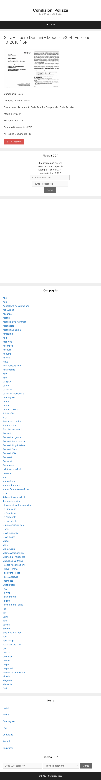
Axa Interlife (9, 369)
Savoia (6, 624)
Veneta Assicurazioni (14, 672)
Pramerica (8, 580)
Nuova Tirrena (10, 569)
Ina (4, 477)
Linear (6, 529)
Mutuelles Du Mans (13, 561)
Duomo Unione (10, 409)
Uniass (6, 652)
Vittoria (6, 676)
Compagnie (9, 397)
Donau (6, 401)
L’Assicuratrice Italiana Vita (17, 505)
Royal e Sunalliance (13, 604)
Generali (7, 433)
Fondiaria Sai (9, 425)
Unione (6, 660)
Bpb (5, 373)
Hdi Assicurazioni (12, 469)
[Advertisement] (50, 240)
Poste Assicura (10, 577)
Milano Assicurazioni (13, 553)
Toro (5, 636)
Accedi (6, 741)
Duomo (6, 405)
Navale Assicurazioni (14, 565)
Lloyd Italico (9, 537)
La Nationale (9, 517)
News (6, 714)
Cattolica (7, 389)
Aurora (6, 357)
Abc (5, 298)
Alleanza (7, 314)
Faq (5, 728)
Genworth (8, 461)
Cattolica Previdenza (13, 393)
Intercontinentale (11, 485)
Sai (4, 612)
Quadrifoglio (9, 585)
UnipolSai (8, 668)
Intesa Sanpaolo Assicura (16, 489)
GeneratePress (55, 776)
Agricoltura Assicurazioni (16, 306)
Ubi (4, 648)
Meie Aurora (9, 549)
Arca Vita (7, 341)
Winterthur (8, 684)
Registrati (8, 748)
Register (7, 600)
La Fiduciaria (9, 509)
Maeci (6, 541)
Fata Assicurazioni (12, 421)
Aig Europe (8, 310)
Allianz (6, 318)
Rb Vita (6, 592)
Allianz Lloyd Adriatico (14, 322)
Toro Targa (8, 640)
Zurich (6, 688)
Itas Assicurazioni (12, 501)
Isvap (5, 493)
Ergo (5, 417)
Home (6, 708)
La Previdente (10, 521)
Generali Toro (10, 449)
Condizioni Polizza (50, 10)
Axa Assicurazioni (12, 365)
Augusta (7, 353)
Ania (5, 338)
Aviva (5, 361)
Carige (6, 385)
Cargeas (7, 381)
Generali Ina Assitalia (14, 441)
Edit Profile (8, 413)
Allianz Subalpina (12, 330)
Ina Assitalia (9, 481)
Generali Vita (9, 453)
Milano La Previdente (14, 557)
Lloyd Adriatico (11, 533)
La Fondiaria (9, 513)
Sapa (5, 616)
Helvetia (7, 473)
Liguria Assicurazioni (13, 525)
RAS (5, 588)
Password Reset (11, 573)
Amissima (8, 333)
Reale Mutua (9, 596)
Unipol (6, 664)
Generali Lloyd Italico (14, 445)
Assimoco (8, 345)
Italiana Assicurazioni (14, 497)
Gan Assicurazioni (12, 429)
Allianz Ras (8, 325)
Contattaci (8, 734)
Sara (5, 620)
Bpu (5, 377)
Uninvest (7, 656)
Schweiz (7, 628)
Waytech (7, 680)
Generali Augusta (12, 437)
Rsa (5, 608)
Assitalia (7, 349)
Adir (5, 302)
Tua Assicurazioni (12, 644)
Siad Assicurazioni (12, 632)
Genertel (7, 457)
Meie (5, 545)
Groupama (8, 465)
